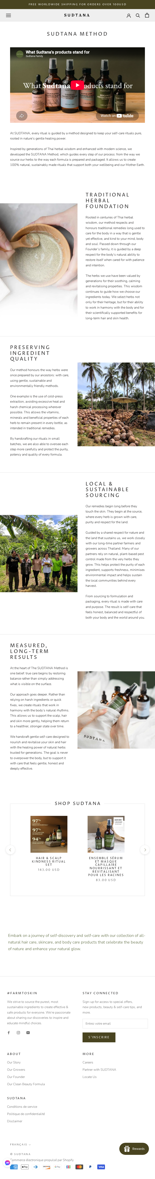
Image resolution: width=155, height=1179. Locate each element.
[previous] (10, 849)
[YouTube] (28, 1032)
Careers (88, 1062)
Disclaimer (14, 1121)
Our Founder (16, 1077)
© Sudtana (20, 1154)
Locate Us (90, 1077)
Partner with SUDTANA (99, 1069)
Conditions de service (22, 1107)
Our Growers (16, 1069)
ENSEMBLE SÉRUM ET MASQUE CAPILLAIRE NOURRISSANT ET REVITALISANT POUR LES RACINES (106, 866)
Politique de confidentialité (26, 1114)
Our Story (14, 1062)
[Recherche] (138, 15)
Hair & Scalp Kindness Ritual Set (49, 861)
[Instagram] (18, 1032)
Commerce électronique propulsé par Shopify (42, 1160)
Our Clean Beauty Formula (26, 1084)
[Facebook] (8, 1032)
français (18, 1144)
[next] (144, 849)
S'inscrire (99, 1037)
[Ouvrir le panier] (147, 15)
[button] (7, 1162)
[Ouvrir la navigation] (8, 15)
